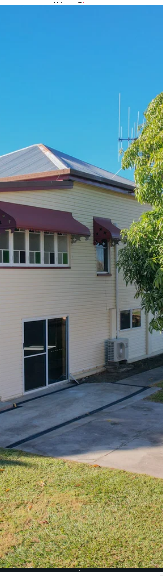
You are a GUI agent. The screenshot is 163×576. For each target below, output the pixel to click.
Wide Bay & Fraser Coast (58, 2)
